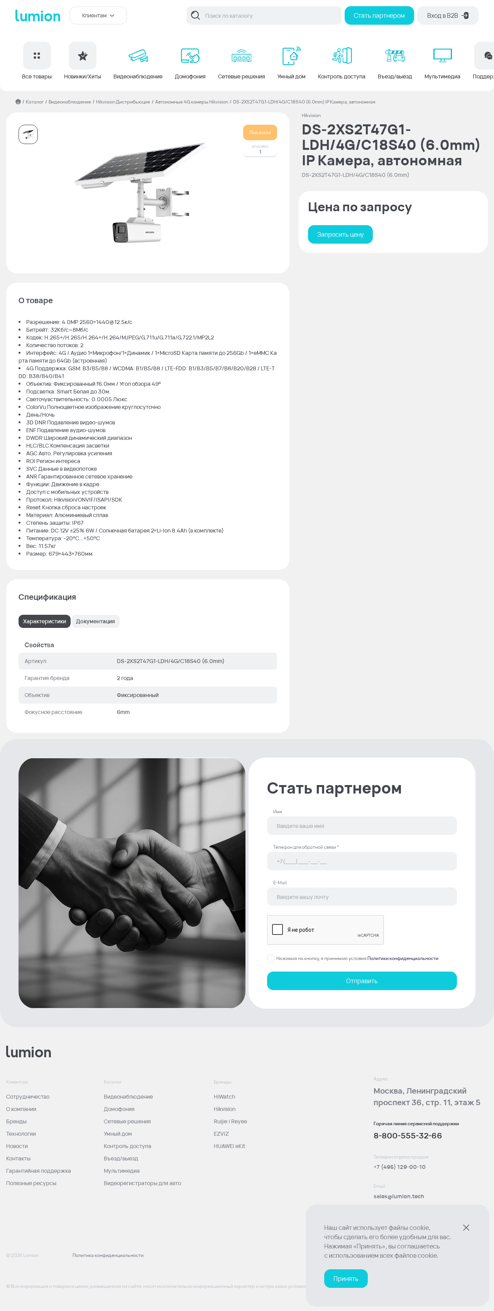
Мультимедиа (122, 1170)
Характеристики (44, 621)
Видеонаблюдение (70, 101)
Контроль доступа (127, 1146)
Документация (95, 621)
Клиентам (94, 15)
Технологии (21, 1133)
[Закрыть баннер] (466, 1227)
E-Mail (280, 883)
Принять (346, 1278)
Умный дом (118, 1133)
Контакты (18, 1158)
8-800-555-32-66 (408, 1135)
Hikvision (224, 1109)
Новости (17, 1146)
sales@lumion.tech (399, 1196)
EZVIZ (221, 1133)
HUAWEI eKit (229, 1146)
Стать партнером (379, 15)
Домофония (119, 1109)
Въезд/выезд (121, 1158)
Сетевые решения (127, 1121)
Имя (277, 812)
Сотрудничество (27, 1096)
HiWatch (224, 1096)
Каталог (35, 101)
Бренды (16, 1121)
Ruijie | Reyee (230, 1121)
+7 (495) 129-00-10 (400, 1166)
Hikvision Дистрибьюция (123, 101)
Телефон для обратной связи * (306, 847)
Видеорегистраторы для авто (142, 1183)
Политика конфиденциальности (108, 1255)
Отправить (362, 981)
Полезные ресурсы (31, 1183)
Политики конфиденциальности (402, 958)
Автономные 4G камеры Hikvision (191, 101)
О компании (21, 1109)
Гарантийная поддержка (38, 1170)
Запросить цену (340, 234)
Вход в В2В (442, 15)
